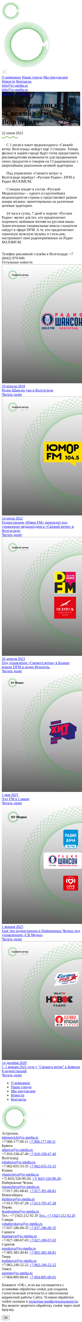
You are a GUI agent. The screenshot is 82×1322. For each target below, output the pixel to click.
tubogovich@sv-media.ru (20, 1137)
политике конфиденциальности (53, 1301)
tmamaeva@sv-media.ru (19, 1236)
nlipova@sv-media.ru (17, 1150)
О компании (11, 77)
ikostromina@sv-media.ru (20, 1211)
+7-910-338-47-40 (42, 1154)
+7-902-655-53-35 (42, 1166)
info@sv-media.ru (15, 85)
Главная (8, 94)
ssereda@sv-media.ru (17, 1273)
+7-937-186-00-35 (42, 1228)
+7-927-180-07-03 (42, 1240)
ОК (6, 1317)
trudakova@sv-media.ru (19, 1261)
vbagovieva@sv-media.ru (20, 1174)
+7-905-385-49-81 (42, 1252)
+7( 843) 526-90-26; (47, 1178)
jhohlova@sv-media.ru (18, 1199)
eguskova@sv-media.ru (19, 1248)
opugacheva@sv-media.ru (20, 1187)
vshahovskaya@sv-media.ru (22, 1224)
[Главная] (16, 19)
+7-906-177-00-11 (42, 1141)
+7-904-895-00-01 (42, 1277)
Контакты (23, 81)
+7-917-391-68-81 (42, 1191)
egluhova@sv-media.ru (18, 1162)
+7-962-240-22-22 (42, 1265)
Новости (8, 81)
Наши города (32, 77)
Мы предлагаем (55, 77)
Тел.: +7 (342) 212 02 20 (57, 1215)
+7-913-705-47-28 (42, 1203)
